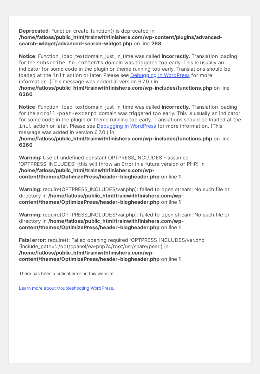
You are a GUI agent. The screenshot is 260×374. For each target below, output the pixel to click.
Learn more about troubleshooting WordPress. (66, 288)
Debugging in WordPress (160, 75)
